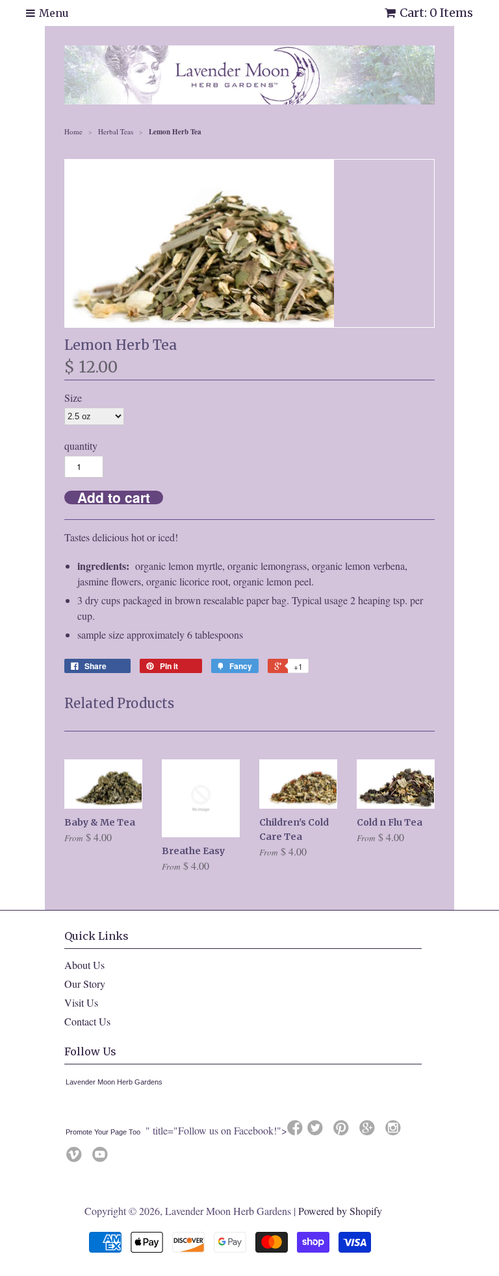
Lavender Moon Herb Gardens (114, 1082)
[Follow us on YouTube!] (102, 1158)
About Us (84, 965)
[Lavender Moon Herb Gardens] (68, 1106)
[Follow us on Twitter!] (317, 1131)
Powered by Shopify (340, 1211)
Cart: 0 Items (436, 12)
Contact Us (87, 1021)
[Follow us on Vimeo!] (76, 1158)
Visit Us (81, 1002)
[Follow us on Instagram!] (395, 1131)
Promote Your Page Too (103, 1132)
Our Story (84, 983)
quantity (80, 445)
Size (73, 397)
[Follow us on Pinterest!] (343, 1131)
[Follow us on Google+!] (369, 1131)
